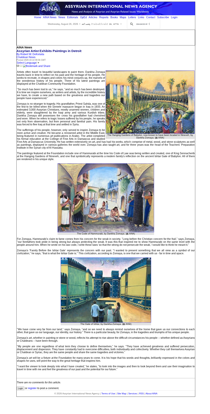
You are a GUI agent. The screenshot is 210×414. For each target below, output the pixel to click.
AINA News (49, 17)
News (61, 17)
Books (114, 17)
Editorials (72, 17)
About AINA (151, 393)
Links (141, 17)
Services (132, 393)
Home (37, 17)
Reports (103, 17)
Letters (132, 17)
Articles (93, 17)
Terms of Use (108, 393)
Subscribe (163, 17)
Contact (150, 17)
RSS (141, 393)
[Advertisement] (105, 37)
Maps (123, 17)
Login (174, 17)
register (32, 388)
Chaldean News (26, 57)
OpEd (83, 17)
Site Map (121, 393)
